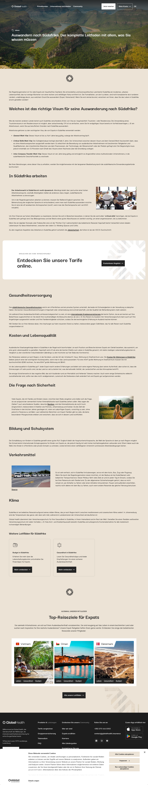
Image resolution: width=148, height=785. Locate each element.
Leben (18, 681)
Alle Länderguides (69, 743)
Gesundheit (28, 681)
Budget (38, 681)
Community (78, 6)
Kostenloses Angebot (111, 263)
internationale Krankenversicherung (86, 314)
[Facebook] (107, 741)
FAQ (39, 743)
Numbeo (50, 404)
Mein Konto (123, 6)
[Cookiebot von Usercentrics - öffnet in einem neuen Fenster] (14, 780)
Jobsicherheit (73, 230)
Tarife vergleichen (45, 729)
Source (14, 489)
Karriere (65, 738)
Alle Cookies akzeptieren (124, 754)
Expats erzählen (68, 734)
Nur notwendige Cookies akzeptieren (124, 768)
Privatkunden (42, 6)
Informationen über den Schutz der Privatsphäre (62, 770)
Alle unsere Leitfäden (72, 695)
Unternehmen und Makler (60, 6)
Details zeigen (33, 781)
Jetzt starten (108, 6)
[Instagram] (102, 741)
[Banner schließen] (144, 752)
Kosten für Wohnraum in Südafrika (121, 357)
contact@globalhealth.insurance (107, 734)
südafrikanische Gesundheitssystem (27, 307)
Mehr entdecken (21, 570)
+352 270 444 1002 (102, 729)
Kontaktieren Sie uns (70, 748)
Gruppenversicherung (47, 734)
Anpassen (123, 761)
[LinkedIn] (96, 741)
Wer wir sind (67, 729)
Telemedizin (42, 738)
